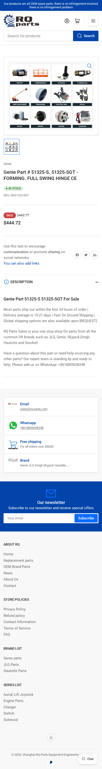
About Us (11, 579)
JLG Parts (11, 665)
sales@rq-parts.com (33, 409)
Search (89, 36)
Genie (8, 164)
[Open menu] (93, 21)
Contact (10, 586)
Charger (10, 707)
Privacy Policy (15, 609)
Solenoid (11, 720)
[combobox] (51, 36)
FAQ (7, 634)
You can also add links (21, 263)
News (8, 573)
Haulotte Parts (15, 671)
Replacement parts (18, 560)
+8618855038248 (31, 428)
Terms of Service (17, 628)
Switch (9, 713)
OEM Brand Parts (17, 567)
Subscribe (86, 518)
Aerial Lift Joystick (18, 694)
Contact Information (20, 622)
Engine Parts (13, 701)
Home (8, 554)
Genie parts (13, 658)
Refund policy (14, 616)
